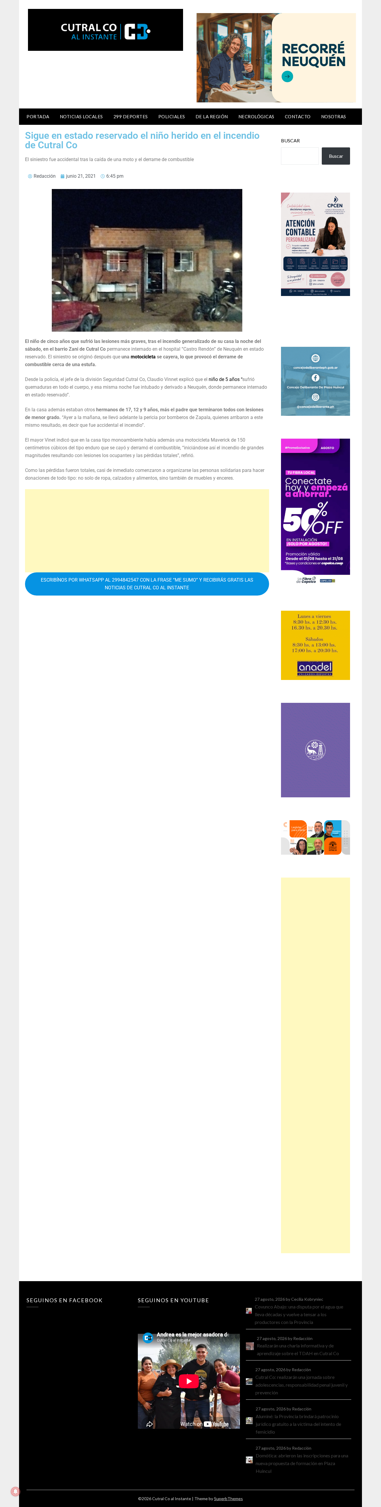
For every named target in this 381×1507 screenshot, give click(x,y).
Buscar (290, 140)
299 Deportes (130, 116)
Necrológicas (256, 116)
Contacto (298, 116)
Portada (37, 116)
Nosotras (333, 116)
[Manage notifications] (15, 1491)
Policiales (171, 116)
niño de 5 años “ (224, 379)
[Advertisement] (147, 530)
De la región (212, 116)
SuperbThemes (228, 1498)
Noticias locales (81, 116)
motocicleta (143, 357)
